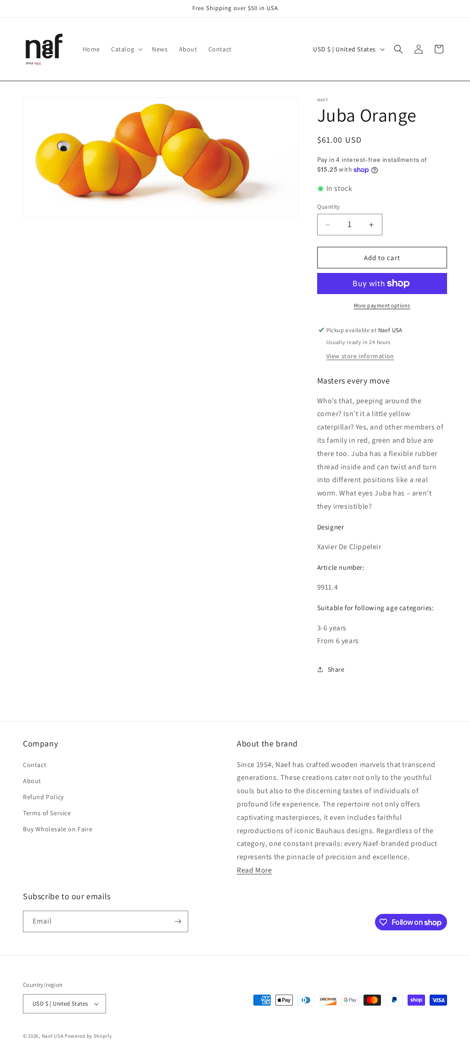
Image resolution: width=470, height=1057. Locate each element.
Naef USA (53, 1036)
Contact (34, 765)
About (32, 781)
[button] (126, 49)
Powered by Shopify (88, 1036)
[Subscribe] (178, 921)
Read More (254, 870)
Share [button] (336, 669)
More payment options (382, 305)
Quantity (328, 207)
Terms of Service (47, 813)
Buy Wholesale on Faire (57, 829)
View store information (360, 356)
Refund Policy (43, 797)
